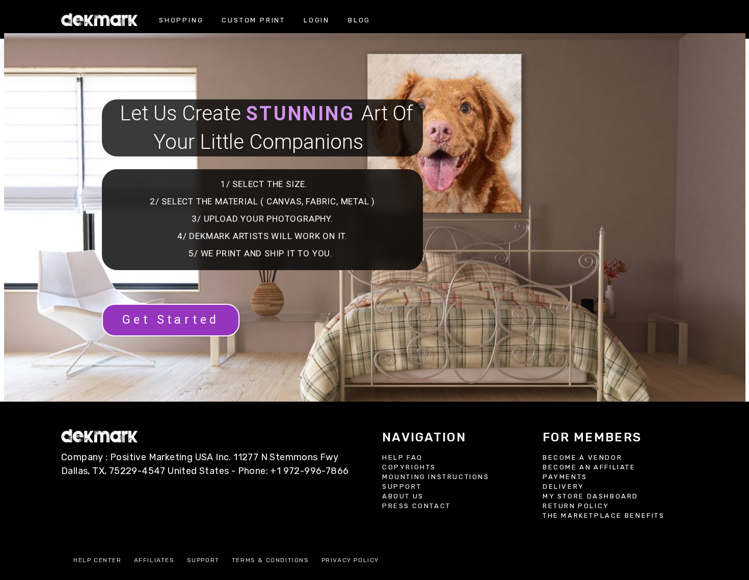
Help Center (97, 560)
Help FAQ (402, 457)
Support (401, 486)
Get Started (170, 320)
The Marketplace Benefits (604, 515)
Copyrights (409, 467)
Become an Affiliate (589, 467)
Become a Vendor (582, 457)
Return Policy (576, 506)
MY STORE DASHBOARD (590, 496)
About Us (403, 496)
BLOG (359, 20)
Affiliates (154, 560)
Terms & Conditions (270, 560)
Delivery (563, 486)
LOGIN (317, 20)
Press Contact (416, 506)
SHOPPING (181, 20)
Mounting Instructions (436, 476)
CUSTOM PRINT (253, 20)
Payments (565, 476)
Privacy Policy (350, 560)
